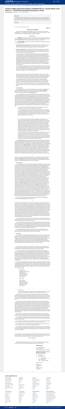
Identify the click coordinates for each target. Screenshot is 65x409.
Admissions (48, 380)
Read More (16, 22)
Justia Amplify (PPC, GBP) (50, 398)
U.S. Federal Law (8, 391)
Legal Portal (36, 407)
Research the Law (19, 3)
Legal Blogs (34, 394)
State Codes (21, 394)
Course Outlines (49, 383)
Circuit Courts (7, 398)
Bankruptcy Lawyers (8, 379)
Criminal (20, 380)
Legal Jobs (34, 392)
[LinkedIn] (9, 407)
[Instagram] (13, 407)
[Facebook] (11, 407)
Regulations (7, 395)
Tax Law (33, 387)
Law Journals (48, 384)
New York (20, 399)
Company (40, 407)
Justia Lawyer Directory (50, 394)
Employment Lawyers (8, 383)
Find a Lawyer (7, 3)
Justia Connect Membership (50, 392)
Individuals (21, 377)
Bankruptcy (21, 379)
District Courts (7, 399)
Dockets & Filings (8, 401)
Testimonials (48, 401)
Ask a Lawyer (13, 3)
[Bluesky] (15, 407)
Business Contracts (13, 5)
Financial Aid (48, 382)
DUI (19, 383)
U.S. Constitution (8, 392)
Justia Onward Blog (49, 399)
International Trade (35, 384)
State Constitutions (22, 392)
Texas (20, 401)
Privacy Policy (52, 407)
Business (34, 377)
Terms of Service (46, 407)
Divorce (20, 382)
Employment (34, 382)
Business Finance (16, 12)
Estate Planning (21, 384)
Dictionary (48, 379)
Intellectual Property (35, 383)
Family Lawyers (7, 386)
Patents (33, 398)
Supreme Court (7, 397)
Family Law (20, 386)
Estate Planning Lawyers (9, 384)
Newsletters (35, 3)
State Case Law (21, 395)
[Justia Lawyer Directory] (18, 407)
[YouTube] (10, 407)
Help (43, 407)
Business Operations (35, 380)
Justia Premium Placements (50, 395)
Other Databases (35, 391)
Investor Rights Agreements (24, 12)
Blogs (47, 386)
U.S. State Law (21, 391)
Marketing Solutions (41, 3)
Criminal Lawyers (8, 382)
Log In (54, 1)
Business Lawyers (8, 380)
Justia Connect (31, 407)
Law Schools (25, 3)
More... (6, 389)
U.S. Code (6, 394)
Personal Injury (21, 387)
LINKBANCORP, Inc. (19, 5)
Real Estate (34, 386)
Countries (34, 401)
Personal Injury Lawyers (9, 387)
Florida (20, 398)
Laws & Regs (30, 3)
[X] (17, 407)
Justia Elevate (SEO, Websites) (51, 397)
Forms (8, 5)
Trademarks (34, 399)
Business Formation (35, 379)
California (20, 397)
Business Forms (35, 395)
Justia (6, 5)
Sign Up (58, 1)
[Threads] (14, 407)
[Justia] (9, 1)
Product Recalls (35, 397)
